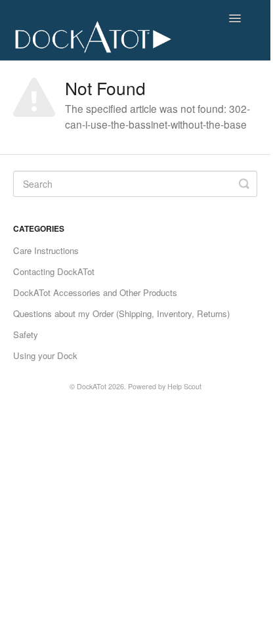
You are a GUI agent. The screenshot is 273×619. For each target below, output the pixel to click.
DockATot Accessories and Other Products (95, 292)
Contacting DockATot (53, 271)
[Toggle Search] (244, 184)
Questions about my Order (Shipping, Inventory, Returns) (121, 313)
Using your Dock (45, 355)
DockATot (91, 386)
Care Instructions (46, 250)
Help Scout (184, 386)
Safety (25, 334)
